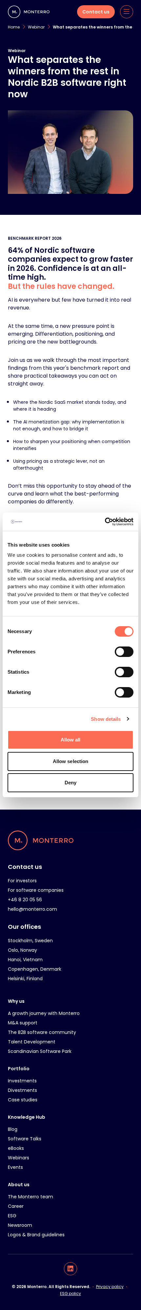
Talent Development (31, 1042)
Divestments (22, 1090)
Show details (106, 719)
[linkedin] (70, 1268)
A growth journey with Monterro (44, 1013)
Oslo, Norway (22, 950)
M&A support (22, 1023)
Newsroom (20, 1225)
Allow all (71, 739)
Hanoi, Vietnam (25, 959)
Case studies (22, 1099)
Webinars (18, 1157)
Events (15, 1167)
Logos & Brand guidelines (36, 1234)
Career (16, 1206)
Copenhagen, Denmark (34, 969)
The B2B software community (42, 1032)
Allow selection (71, 761)
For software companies (36, 890)
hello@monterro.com (32, 909)
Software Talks (24, 1138)
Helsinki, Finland (25, 978)
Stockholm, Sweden (30, 940)
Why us (16, 1001)
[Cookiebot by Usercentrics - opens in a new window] (104, 521)
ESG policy (70, 1293)
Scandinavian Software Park (39, 1051)
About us (19, 1184)
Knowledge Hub (26, 1117)
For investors (22, 880)
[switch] (124, 651)
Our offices (24, 926)
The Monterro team (30, 1196)
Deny (70, 782)
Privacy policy (110, 1286)
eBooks (16, 1148)
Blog (12, 1129)
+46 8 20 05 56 (25, 899)
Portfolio (19, 1068)
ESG (12, 1215)
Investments (22, 1080)
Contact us (25, 866)
